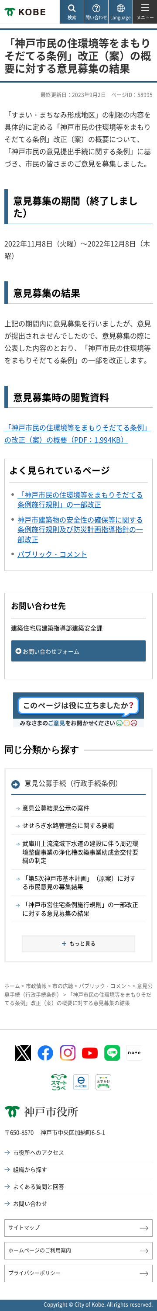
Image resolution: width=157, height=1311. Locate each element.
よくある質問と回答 (38, 1186)
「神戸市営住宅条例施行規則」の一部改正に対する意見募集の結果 (80, 908)
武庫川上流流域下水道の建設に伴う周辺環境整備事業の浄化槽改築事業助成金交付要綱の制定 (80, 852)
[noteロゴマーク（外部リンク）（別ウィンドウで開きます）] (134, 1053)
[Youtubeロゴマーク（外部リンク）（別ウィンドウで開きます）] (90, 1053)
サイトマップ (24, 1227)
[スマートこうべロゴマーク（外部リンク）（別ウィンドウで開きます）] (59, 1082)
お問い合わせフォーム (51, 651)
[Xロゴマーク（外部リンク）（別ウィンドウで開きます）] (23, 1053)
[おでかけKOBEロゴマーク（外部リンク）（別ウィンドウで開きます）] (103, 1082)
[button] (71, 12)
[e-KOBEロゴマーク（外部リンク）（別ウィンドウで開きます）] (81, 1082)
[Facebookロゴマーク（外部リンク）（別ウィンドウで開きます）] (45, 1053)
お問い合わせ (30, 1203)
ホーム (12, 986)
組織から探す (30, 1169)
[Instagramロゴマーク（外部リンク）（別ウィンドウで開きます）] (67, 1053)
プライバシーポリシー (34, 1273)
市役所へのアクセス (38, 1152)
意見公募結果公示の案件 (55, 807)
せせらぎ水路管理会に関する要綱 (68, 825)
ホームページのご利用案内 (39, 1250)
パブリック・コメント (105, 986)
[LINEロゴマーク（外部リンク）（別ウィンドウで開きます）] (112, 1053)
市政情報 (36, 986)
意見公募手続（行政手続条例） (73, 783)
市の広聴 (62, 986)
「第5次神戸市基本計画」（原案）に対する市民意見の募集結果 (79, 882)
